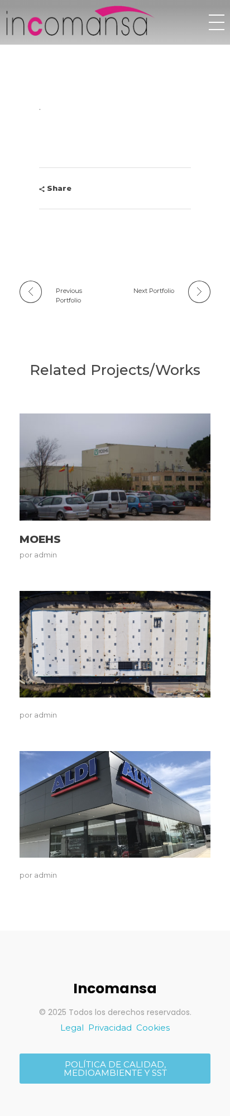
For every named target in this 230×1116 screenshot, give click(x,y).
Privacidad (110, 1027)
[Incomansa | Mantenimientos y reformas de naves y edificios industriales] (80, 21)
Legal (72, 1027)
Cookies (153, 1027)
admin (45, 554)
